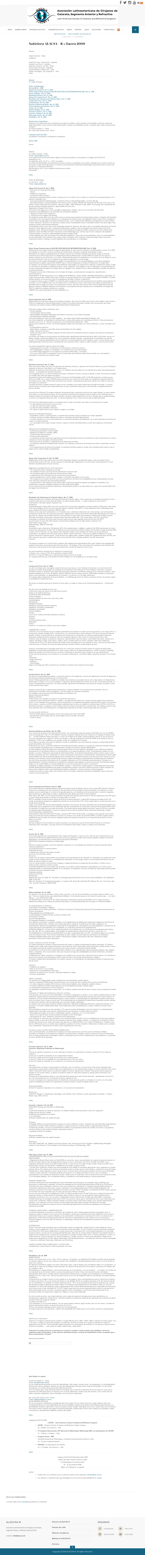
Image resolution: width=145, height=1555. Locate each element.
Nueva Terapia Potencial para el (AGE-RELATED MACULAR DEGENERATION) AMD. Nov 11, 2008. (62, 92)
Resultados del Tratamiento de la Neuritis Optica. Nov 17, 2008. (50, 99)
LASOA (86, 29)
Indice (31, 175)
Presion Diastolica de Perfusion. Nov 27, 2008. (44, 106)
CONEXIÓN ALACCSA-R (56, 29)
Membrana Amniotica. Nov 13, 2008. (41, 95)
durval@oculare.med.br (41, 1382)
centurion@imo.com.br (41, 156)
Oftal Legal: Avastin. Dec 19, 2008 (40, 115)
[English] (138, 3)
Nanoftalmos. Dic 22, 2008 (37, 117)
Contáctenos (109, 29)
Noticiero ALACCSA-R (37, 29)
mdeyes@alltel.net (40, 184)
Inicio (10, 29)
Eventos (78, 29)
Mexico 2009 (33, 141)
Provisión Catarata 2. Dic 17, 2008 (40, 111)
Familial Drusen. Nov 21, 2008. (39, 102)
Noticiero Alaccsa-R (80, 34)
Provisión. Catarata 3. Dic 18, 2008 (40, 113)
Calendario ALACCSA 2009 (38, 135)
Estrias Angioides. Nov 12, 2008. (39, 93)
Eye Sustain (96, 29)
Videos (69, 29)
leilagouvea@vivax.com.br (42, 1399)
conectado (24, 1502)
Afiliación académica (60, 1533)
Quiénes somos (20, 29)
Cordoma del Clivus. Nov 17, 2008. (40, 101)
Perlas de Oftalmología (36, 86)
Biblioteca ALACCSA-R (61, 1538)
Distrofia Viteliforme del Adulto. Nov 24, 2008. (44, 104)
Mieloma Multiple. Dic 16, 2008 (39, 110)
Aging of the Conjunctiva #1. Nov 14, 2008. (43, 97)
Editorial (31, 80)
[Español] (119, 29)
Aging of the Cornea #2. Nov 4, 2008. (41, 90)
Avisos (31, 144)
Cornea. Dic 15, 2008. (36, 108)
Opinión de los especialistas (38, 121)
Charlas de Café (59, 1527)
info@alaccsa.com (19, 1536)
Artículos (59, 34)
